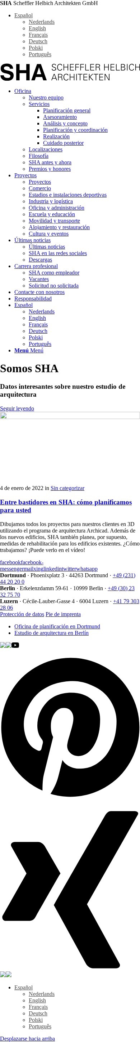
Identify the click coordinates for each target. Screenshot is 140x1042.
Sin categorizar (67, 488)
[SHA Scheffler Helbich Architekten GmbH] (70, 79)
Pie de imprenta (63, 614)
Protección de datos (22, 614)
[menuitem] (77, 130)
